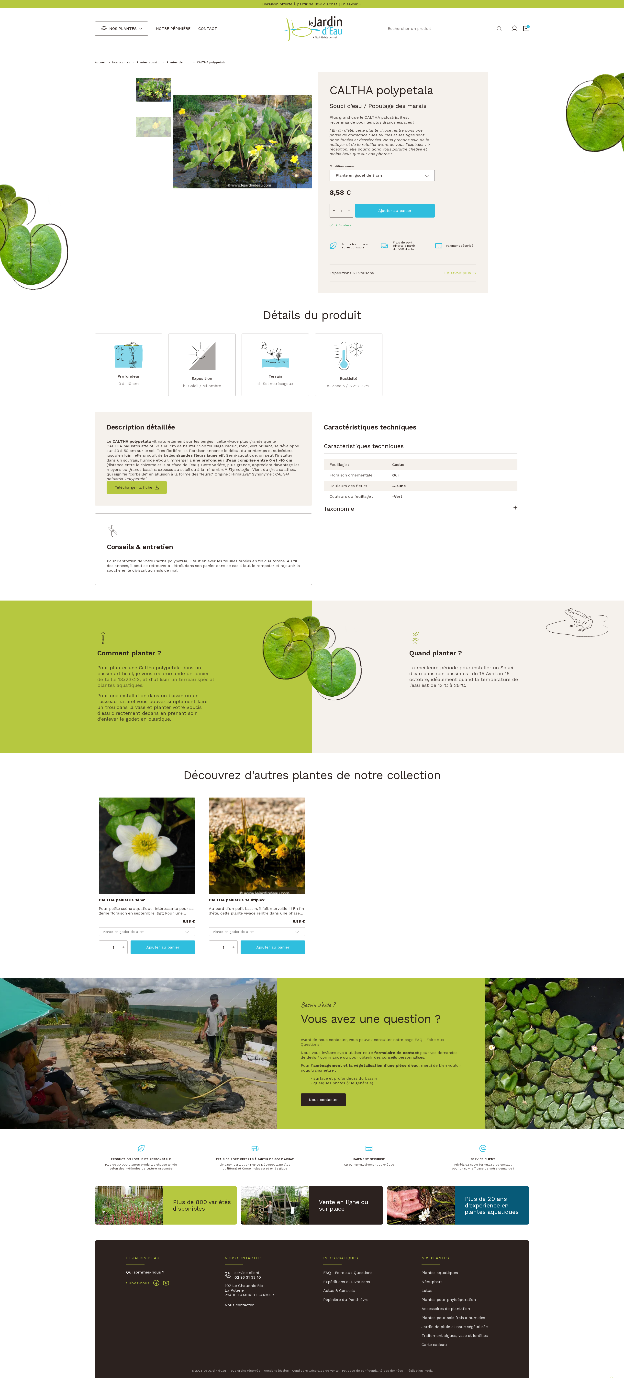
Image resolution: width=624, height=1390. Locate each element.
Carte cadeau (434, 1344)
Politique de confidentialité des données (372, 1370)
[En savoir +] (350, 4)
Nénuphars (432, 1281)
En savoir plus (457, 273)
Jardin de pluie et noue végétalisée (455, 1326)
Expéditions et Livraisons (346, 1281)
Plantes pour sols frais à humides (453, 1317)
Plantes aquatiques (440, 1272)
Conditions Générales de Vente (315, 1370)
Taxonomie (339, 508)
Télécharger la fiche (133, 487)
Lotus (427, 1290)
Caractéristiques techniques (364, 446)
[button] (526, 29)
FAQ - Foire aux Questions (347, 1272)
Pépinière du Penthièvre (345, 1299)
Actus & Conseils (339, 1290)
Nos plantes (123, 28)
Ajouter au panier (395, 210)
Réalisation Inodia (419, 1370)
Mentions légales (276, 1370)
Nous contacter (239, 1305)
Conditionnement (342, 166)
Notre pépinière (173, 29)
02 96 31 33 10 (247, 1277)
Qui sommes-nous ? (145, 1272)
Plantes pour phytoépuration (449, 1299)
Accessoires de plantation (446, 1308)
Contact (207, 29)
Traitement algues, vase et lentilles (455, 1335)
